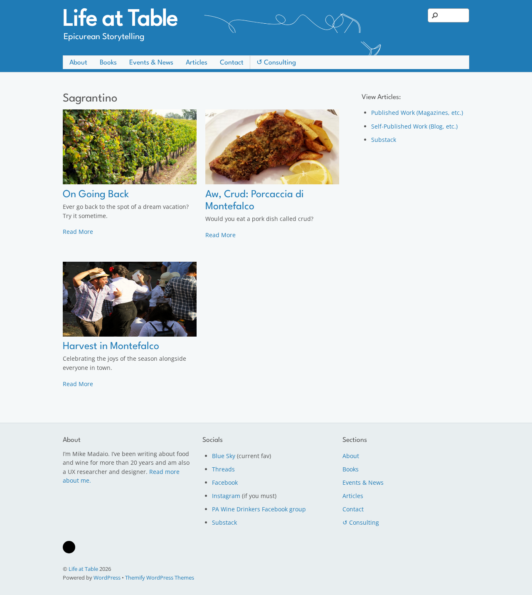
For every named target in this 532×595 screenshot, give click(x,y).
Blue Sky (223, 456)
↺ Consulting (276, 63)
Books (108, 63)
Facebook (225, 482)
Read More (78, 232)
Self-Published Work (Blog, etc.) (414, 126)
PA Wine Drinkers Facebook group (259, 509)
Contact (232, 63)
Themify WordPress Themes (159, 577)
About (78, 63)
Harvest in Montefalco (111, 347)
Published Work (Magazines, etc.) (417, 113)
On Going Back (96, 195)
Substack (383, 140)
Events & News (151, 63)
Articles (196, 63)
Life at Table (83, 569)
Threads (223, 469)
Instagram (226, 496)
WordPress (107, 577)
